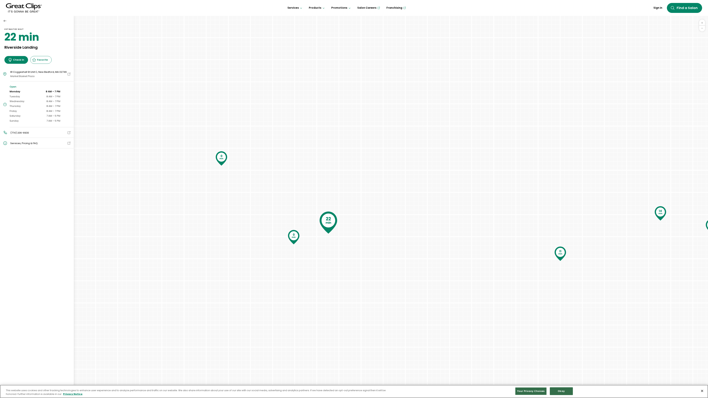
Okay (561, 391)
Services (293, 8)
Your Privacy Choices (531, 391)
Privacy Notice (72, 394)
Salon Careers (366, 8)
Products (315, 8)
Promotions (339, 8)
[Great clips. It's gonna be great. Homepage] (24, 8)
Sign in (657, 8)
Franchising (394, 8)
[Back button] (5, 21)
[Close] (702, 391)
